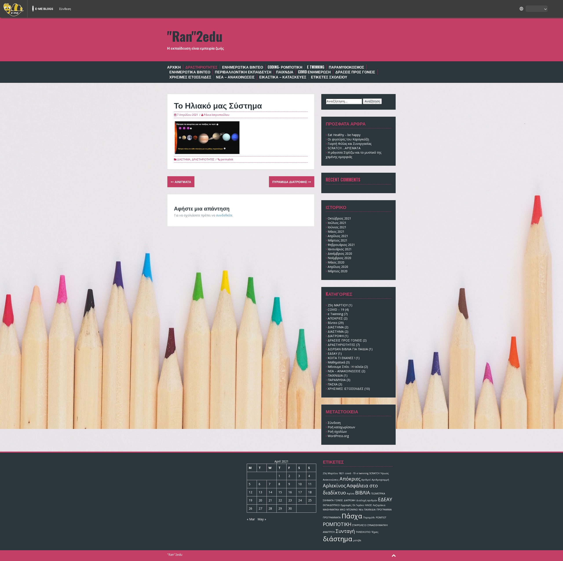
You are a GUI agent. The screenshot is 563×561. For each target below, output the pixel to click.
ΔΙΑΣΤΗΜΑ (183, 159)
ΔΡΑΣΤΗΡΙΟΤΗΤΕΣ (203, 159)
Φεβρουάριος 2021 (341, 245)
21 (270, 500)
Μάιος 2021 (336, 231)
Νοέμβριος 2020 (339, 258)
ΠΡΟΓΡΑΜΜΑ (384, 509)
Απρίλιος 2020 (338, 267)
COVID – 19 (336, 309)
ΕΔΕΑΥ (332, 353)
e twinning (315, 67)
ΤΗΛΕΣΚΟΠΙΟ (363, 532)
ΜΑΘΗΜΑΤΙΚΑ (331, 509)
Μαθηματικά (336, 362)
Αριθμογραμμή (380, 479)
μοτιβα (357, 540)
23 (290, 500)
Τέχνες (374, 532)
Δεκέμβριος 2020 (340, 253)
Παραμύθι (369, 517)
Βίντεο (332, 323)
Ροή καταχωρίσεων (341, 427)
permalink (226, 159)
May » (262, 519)
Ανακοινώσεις (331, 479)
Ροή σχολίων (337, 431)
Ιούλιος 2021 (337, 223)
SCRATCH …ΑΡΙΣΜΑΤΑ (344, 148)
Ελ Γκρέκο (358, 505)
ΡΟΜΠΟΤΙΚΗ (337, 524)
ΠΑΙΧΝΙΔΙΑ (335, 375)
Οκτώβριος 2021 (339, 218)
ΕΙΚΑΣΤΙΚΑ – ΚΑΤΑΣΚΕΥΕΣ (282, 77)
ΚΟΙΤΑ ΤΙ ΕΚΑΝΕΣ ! (341, 358)
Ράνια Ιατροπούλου (216, 115)
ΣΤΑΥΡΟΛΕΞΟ (359, 525)
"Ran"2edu (195, 35)
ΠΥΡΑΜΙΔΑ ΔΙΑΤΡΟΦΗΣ (290, 181)
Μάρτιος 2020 (337, 271)
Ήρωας (384, 473)
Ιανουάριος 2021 (340, 249)
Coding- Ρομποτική (285, 67)
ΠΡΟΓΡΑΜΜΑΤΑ (332, 517)
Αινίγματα (182, 181)
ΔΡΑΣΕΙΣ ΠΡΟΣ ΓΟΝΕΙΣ (355, 71)
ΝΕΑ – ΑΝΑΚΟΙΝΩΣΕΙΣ (235, 77)
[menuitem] (13, 9)
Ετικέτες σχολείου (329, 77)
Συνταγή (345, 531)
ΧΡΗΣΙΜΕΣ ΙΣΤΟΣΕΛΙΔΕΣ (190, 77)
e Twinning (335, 314)
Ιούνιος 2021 (337, 227)
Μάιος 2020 (336, 262)
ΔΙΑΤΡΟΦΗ (336, 336)
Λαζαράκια (379, 505)
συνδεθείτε (224, 215)
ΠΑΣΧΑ (333, 384)
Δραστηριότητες (201, 67)
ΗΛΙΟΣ (368, 505)
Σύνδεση (334, 423)
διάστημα (337, 538)
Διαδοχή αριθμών (366, 500)
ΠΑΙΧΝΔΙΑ (284, 71)
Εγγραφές (346, 505)
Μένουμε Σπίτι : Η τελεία (345, 367)
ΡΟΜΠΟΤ (381, 517)
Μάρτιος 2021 (337, 240)
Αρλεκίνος (334, 485)
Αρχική (174, 67)
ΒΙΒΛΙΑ (362, 492)
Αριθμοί (366, 479)
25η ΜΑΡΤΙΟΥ (338, 305)
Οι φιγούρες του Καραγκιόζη (348, 139)
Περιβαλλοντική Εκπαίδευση (243, 71)
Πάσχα (352, 516)
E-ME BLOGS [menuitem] (44, 9)
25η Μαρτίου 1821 (333, 473)
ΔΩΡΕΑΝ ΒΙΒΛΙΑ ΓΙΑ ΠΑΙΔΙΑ (348, 349)
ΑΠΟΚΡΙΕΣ (335, 318)
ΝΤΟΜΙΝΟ (352, 509)
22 (280, 500)
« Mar (251, 519)
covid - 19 (350, 473)
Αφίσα (350, 493)
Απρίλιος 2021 (338, 236)
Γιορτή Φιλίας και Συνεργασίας (349, 144)
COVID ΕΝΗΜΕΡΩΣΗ (314, 71)
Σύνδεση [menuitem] (65, 9)
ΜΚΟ (342, 509)
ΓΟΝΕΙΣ (339, 500)
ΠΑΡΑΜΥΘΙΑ (337, 380)
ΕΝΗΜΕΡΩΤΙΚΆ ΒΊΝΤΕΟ (242, 67)
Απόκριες (350, 479)
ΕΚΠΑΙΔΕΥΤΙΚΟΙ (331, 505)
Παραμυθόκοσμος (346, 67)
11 (310, 484)
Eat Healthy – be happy (344, 135)
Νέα (361, 509)
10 (300, 484)
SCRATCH (374, 473)
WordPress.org (338, 436)
